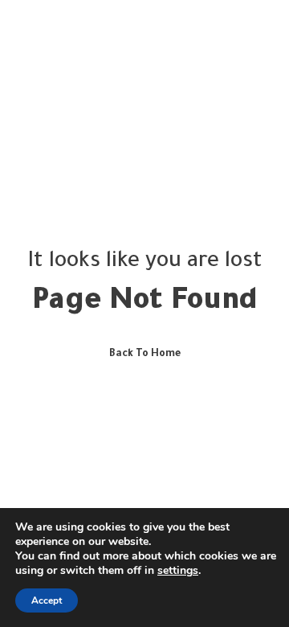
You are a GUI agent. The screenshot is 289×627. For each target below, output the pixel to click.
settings (177, 570)
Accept (46, 600)
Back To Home (145, 354)
